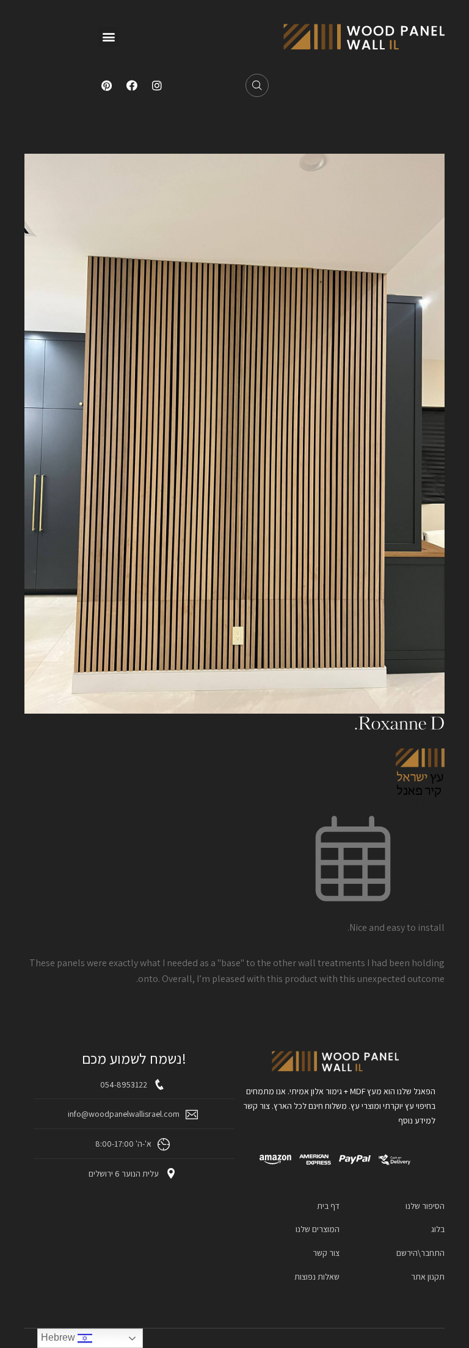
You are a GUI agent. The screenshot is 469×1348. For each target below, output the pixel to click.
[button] (108, 37)
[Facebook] (132, 85)
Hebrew (59, 1337)
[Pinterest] (107, 85)
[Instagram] (157, 85)
